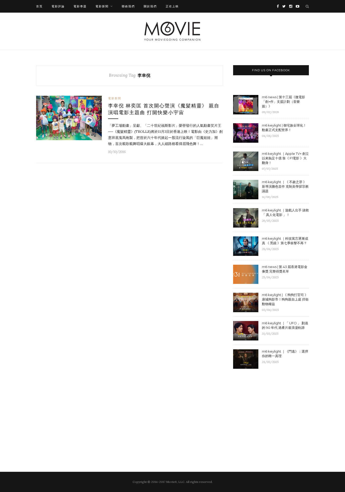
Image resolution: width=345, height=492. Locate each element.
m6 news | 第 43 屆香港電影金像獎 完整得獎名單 (284, 269)
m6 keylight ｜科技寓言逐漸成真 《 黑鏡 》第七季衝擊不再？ (285, 240)
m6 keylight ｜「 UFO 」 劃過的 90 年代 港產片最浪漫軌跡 (285, 325)
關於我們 (150, 6)
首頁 (39, 6)
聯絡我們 (128, 6)
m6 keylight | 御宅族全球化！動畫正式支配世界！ (284, 127)
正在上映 (172, 6)
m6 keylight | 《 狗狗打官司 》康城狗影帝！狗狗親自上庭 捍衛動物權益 (285, 299)
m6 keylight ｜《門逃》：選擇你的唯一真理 (285, 353)
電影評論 (58, 6)
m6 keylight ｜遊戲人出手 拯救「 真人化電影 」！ (285, 212)
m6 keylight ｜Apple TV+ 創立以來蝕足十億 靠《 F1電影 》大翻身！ (285, 158)
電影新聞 (102, 6)
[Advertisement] (275, 414)
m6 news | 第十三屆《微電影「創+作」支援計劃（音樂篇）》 (283, 101)
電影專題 (80, 6)
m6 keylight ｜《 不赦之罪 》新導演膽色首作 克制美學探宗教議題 (285, 186)
